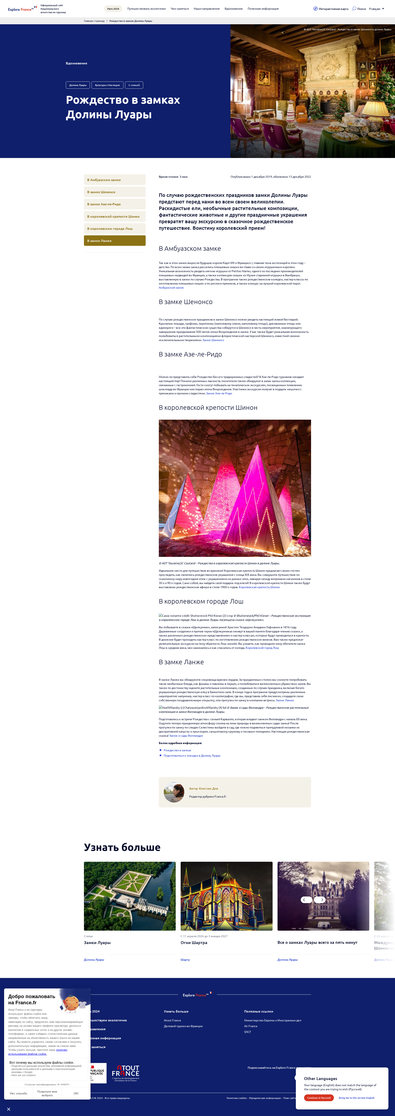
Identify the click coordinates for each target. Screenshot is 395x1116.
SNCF (247, 1032)
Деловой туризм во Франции (183, 1026)
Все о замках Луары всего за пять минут (318, 942)
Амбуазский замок (171, 287)
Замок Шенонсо (213, 340)
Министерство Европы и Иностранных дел (272, 1020)
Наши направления (207, 8)
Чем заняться (180, 8)
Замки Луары (97, 942)
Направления (95, 1029)
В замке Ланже (99, 240)
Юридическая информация (265, 1098)
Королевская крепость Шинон (259, 587)
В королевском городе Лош (110, 228)
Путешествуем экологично (105, 1020)
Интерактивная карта (333, 9)
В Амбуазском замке (104, 179)
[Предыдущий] (306, 900)
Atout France (172, 1020)
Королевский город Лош (262, 647)
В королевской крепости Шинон (113, 216)
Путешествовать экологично (146, 8)
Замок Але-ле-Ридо (219, 393)
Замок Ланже (285, 700)
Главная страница (94, 20)
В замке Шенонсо (101, 191)
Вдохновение (234, 8)
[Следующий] (319, 900)
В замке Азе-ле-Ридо (104, 204)
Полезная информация (263, 8)
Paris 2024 (92, 1011)
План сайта (289, 1098)
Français (374, 9)
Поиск (361, 9)
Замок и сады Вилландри (186, 735)
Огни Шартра (194, 942)
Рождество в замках (177, 750)
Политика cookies (237, 1098)
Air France (250, 1026)
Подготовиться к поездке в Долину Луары (192, 755)
